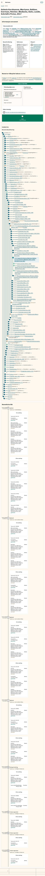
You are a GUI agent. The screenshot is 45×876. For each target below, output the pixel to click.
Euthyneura (17, 200)
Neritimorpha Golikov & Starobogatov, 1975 (24, 339)
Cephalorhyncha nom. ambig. (16, 148)
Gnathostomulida (13, 172)
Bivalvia (12, 186)
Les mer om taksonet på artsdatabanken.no (16, 112)
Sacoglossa (18, 325)
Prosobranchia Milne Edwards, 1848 (22, 346)
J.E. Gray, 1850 (23, 250)
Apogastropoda (17, 192)
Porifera (12, 374)
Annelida (12, 140)
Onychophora (13, 363)
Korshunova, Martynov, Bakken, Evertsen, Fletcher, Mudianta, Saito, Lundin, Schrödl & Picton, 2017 (26, 247)
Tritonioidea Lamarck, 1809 (24, 312)
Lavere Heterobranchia (20, 332)
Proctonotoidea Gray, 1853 (24, 310)
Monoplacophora (15, 350)
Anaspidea (15, 206)
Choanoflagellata (14, 152)
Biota (9, 134)
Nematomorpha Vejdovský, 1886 (17, 359)
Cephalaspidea (16, 210)
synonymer (31, 79)
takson (4, 77)
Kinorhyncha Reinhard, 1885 (16, 176)
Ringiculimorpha (18, 323)
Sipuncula (12, 380)
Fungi (9, 390)
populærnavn (38, 79)
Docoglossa (17, 196)
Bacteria (10, 386)
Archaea (10, 384)
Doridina (25, 227)
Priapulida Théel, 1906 (15, 376)
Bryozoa (12, 146)
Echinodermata (13, 163)
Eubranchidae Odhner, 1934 (23, 289)
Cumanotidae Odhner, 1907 (23, 280)
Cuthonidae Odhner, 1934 (22, 284)
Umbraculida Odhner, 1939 (19, 330)
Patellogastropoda (18, 344)
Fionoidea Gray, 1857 (23, 239)
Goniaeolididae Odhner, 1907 (22, 306)
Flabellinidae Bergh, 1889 (22, 291)
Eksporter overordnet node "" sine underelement (36, 49)
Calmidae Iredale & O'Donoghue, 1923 (25, 241)
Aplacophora (14, 184)
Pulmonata (17, 336)
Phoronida (12, 365)
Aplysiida (25, 206)
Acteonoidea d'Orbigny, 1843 (19, 204)
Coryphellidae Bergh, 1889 (23, 243)
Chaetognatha (13, 150)
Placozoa (12, 367)
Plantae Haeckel (11, 392)
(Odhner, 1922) (24, 263)
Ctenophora (12, 159)
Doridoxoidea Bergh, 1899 (24, 237)
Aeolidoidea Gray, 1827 (23, 231)
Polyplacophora (14, 352)
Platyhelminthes (13, 369)
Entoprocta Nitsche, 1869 (15, 167)
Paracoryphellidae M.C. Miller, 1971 (25, 293)
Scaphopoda (14, 354)
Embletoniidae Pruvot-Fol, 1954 (24, 286)
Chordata (12, 155)
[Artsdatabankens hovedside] (3, 2)
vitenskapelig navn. (37, 77)
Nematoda (12, 357)
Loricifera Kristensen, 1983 (16, 178)
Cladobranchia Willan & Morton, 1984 (26, 229)
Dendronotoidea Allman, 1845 (25, 235)
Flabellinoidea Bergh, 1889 (24, 302)
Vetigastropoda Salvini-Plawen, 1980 (22, 348)
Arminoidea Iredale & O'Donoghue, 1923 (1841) (29, 233)
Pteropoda (15, 321)
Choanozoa (25, 152)
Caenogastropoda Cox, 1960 (20, 194)
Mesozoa (12, 180)
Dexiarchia (20, 314)
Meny (42, 2)
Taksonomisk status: (17, 16)
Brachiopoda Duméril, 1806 (16, 144)
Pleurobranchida (18, 319)
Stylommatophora (29, 336)
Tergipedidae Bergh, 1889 (23, 295)
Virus (9, 398)
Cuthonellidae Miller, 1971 (23, 282)
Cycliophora (12, 161)
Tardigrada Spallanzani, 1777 (16, 382)
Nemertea (12, 361)
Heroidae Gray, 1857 (20, 308)
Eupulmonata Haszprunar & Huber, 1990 (24, 212)
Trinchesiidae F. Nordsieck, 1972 (24, 297)
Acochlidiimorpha (19, 202)
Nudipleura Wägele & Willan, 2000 (22, 218)
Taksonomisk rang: (5, 16)
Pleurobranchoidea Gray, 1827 (31, 220)
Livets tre (14, 77)
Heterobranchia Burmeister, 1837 (22, 198)
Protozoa (10, 394)
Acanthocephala (13, 138)
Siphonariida (16, 328)
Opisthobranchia (18, 341)
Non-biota (10, 396)
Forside (2, 5)
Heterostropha (18, 214)
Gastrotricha (13, 170)
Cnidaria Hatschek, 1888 (15, 157)
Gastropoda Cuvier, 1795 (16, 190)
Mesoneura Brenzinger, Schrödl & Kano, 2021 (25, 334)
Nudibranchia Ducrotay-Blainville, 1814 (22, 223)
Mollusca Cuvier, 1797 (15, 182)
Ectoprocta (12, 165)
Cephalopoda (14, 188)
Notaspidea (16, 220)
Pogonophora (13, 371)
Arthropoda (12, 142)
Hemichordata (13, 174)
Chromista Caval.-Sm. (13, 388)
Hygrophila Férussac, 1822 (21, 216)
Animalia (10, 136)
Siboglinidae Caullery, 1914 (27, 371)
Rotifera (12, 378)
